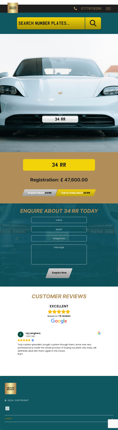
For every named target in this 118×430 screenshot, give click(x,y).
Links (8, 418)
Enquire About (40, 192)
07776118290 (90, 8)
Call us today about (75, 192)
